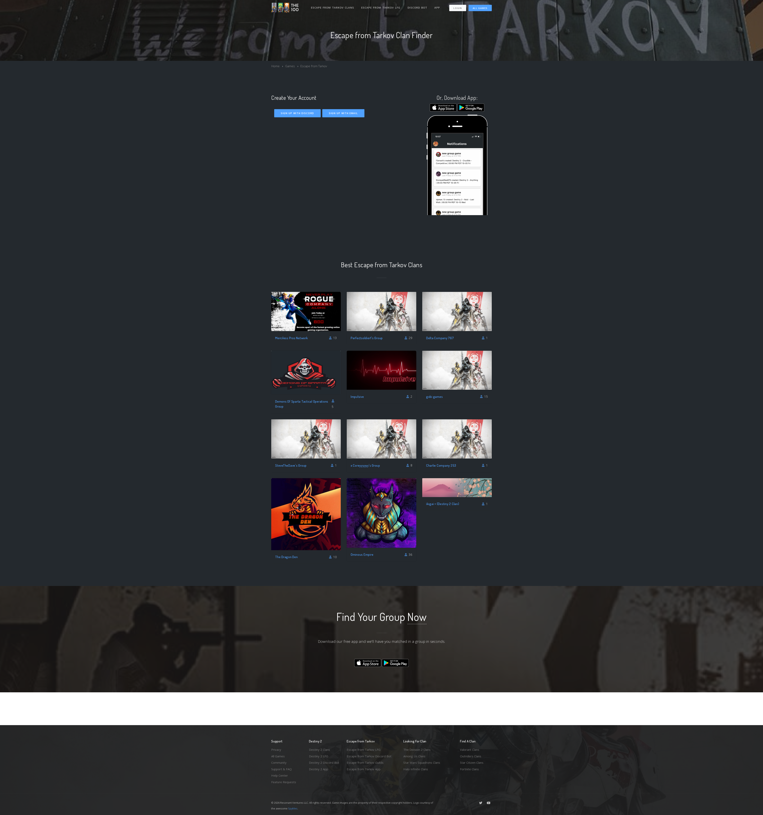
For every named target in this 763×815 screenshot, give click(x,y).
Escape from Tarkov (313, 66)
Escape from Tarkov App (364, 769)
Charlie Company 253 (441, 465)
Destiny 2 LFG (318, 756)
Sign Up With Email (343, 113)
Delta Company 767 (440, 338)
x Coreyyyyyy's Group (365, 465)
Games (290, 66)
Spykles (292, 808)
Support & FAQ (281, 769)
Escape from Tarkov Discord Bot (369, 756)
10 (334, 557)
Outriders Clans (470, 756)
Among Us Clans (414, 756)
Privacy (276, 750)
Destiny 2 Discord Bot (324, 762)
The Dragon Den (286, 557)
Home (275, 66)
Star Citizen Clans (471, 762)
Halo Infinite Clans (415, 769)
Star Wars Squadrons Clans (421, 762)
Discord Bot (417, 7)
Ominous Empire (362, 554)
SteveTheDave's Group (291, 465)
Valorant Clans (469, 750)
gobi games (434, 396)
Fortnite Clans (469, 769)
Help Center (279, 775)
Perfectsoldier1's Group (367, 338)
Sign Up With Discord (297, 113)
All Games (480, 8)
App (437, 7)
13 (334, 338)
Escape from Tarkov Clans (332, 7)
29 (410, 338)
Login (457, 8)
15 (485, 396)
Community (279, 762)
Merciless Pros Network (291, 338)
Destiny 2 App (318, 769)
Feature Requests (283, 782)
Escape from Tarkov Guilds (365, 762)
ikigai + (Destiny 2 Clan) (442, 504)
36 (410, 555)
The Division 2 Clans (417, 750)
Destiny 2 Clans (319, 750)
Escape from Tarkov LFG (380, 7)
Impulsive (357, 396)
